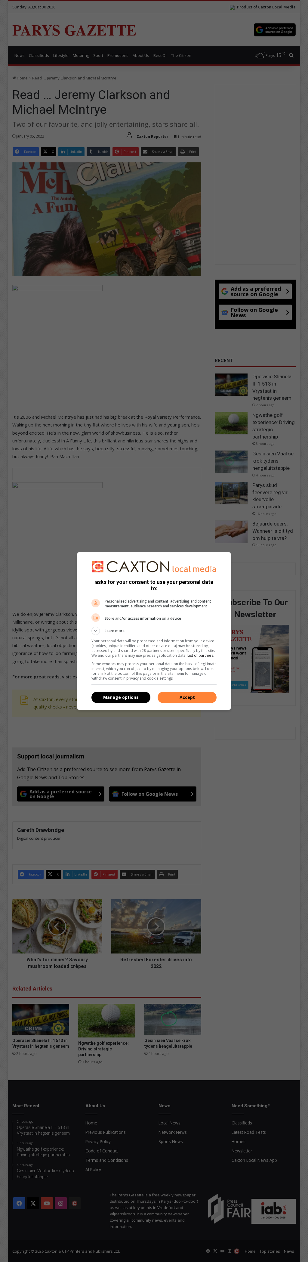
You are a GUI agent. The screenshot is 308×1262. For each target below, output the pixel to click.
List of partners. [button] (200, 655)
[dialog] (154, 631)
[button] (154, 631)
